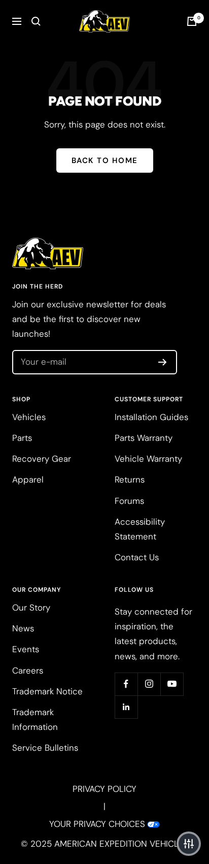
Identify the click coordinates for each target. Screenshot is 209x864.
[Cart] (192, 21)
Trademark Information (35, 719)
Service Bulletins (45, 747)
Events (25, 649)
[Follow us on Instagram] (148, 684)
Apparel (28, 479)
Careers (27, 670)
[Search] (36, 21)
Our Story (31, 607)
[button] (189, 843)
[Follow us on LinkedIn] (126, 706)
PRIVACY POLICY (104, 788)
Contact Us (137, 557)
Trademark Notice (47, 691)
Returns (130, 479)
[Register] (162, 362)
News (23, 628)
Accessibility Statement (140, 529)
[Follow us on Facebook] (126, 684)
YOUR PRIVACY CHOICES (97, 823)
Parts (22, 437)
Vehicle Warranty (148, 458)
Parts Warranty (143, 437)
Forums (129, 500)
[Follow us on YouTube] (171, 684)
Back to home (105, 160)
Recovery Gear (41, 458)
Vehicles (29, 417)
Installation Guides (151, 417)
